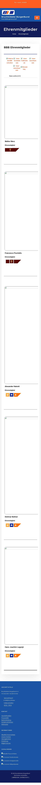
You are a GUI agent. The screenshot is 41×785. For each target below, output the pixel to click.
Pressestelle (5, 718)
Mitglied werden (6, 743)
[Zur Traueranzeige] (6, 150)
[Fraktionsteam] (24, 61)
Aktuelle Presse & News (8, 734)
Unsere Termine (6, 737)
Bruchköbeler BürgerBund (15, 17)
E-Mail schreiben (8, 703)
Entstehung (4, 741)
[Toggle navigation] (37, 18)
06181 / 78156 (8, 705)
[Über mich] (17, 395)
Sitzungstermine (6, 739)
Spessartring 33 (8, 698)
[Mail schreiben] (11, 395)
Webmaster (4, 724)
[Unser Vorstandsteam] (17, 61)
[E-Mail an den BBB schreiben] (9, 61)
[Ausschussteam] (32, 61)
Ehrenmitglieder (23, 34)
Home (14, 34)
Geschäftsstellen (6, 716)
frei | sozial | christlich (20, 2)
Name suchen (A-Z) (14, 76)
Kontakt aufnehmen (7, 722)
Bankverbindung (6, 720)
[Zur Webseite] (7, 395)
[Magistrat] (16, 68)
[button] (20, 76)
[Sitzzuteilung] (24, 68)
